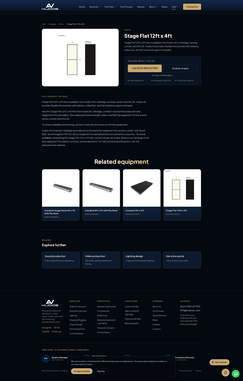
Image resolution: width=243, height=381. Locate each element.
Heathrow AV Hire (133, 319)
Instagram (46, 327)
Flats (61, 24)
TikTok (57, 327)
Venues (141, 6)
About (153, 6)
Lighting (73, 315)
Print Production (77, 329)
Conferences (103, 311)
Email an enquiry (180, 68)
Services (94, 6)
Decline (101, 371)
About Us (157, 306)
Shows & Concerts (105, 328)
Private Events (103, 332)
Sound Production (78, 311)
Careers (156, 324)
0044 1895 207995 (190, 306)
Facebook (56, 331)
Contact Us (192, 6)
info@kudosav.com (190, 310)
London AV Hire (132, 306)
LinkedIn (46, 331)
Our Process (126, 6)
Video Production (78, 306)
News (164, 6)
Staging (52, 24)
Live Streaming (76, 333)
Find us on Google (188, 324)
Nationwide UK (131, 323)
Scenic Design (76, 324)
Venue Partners (159, 315)
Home (82, 6)
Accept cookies (82, 371)
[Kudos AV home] (50, 7)
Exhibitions (102, 315)
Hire (175, 6)
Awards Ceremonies (106, 306)
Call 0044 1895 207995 (145, 68)
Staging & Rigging (78, 320)
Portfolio (110, 6)
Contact (157, 329)
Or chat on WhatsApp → (163, 75)
